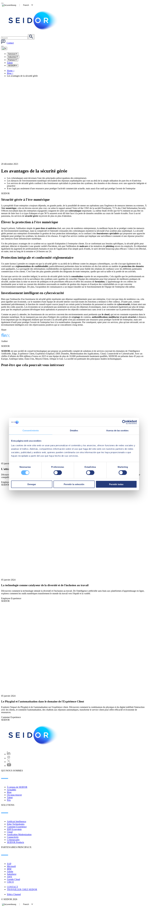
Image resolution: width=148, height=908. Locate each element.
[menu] (2, 46)
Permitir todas (116, 484)
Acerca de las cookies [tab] (117, 430)
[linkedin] (5, 335)
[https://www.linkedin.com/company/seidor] (8, 754)
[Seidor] (33, 20)
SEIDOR (11, 65)
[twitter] (8, 336)
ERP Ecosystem (14, 829)
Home (10, 70)
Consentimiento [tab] (31, 430)
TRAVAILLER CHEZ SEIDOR (22, 889)
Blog (10, 73)
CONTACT (12, 887)
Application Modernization (19, 834)
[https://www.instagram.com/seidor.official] (8, 758)
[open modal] (2, 3)
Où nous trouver (14, 795)
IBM (9, 869)
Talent (10, 62)
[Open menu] (4, 48)
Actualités (11, 789)
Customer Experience (17, 826)
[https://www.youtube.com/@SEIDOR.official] (9, 765)
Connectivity (13, 837)
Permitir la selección (74, 484)
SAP (9, 863)
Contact (10, 43)
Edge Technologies (15, 824)
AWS (9, 876)
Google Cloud (13, 879)
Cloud (10, 832)
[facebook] (2, 335)
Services (11, 54)
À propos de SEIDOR (17, 787)
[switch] (58, 472)
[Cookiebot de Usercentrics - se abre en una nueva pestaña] (124, 422)
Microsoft (11, 866)
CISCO (10, 882)
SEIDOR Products (15, 842)
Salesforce (11, 874)
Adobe (10, 871)
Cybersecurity (13, 839)
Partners (11, 60)
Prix (9, 800)
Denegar (31, 484)
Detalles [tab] (74, 430)
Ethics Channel (14, 894)
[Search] (31, 36)
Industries (12, 57)
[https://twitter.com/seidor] (8, 762)
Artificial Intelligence (16, 821)
